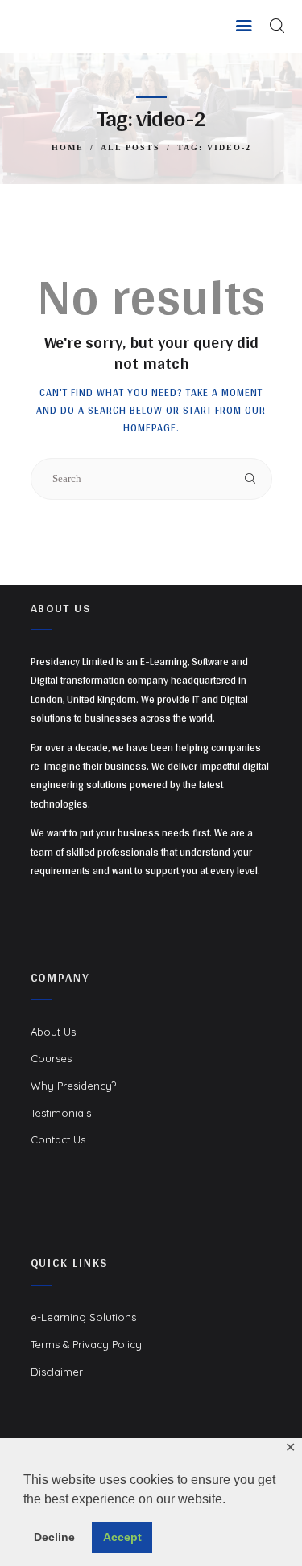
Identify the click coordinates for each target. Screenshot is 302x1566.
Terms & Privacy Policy (86, 1344)
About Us (53, 1031)
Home (68, 147)
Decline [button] (54, 1537)
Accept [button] (122, 1537)
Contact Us (58, 1139)
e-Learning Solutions (83, 1316)
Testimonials (61, 1112)
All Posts (130, 147)
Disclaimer (57, 1371)
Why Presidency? (73, 1085)
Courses (51, 1058)
